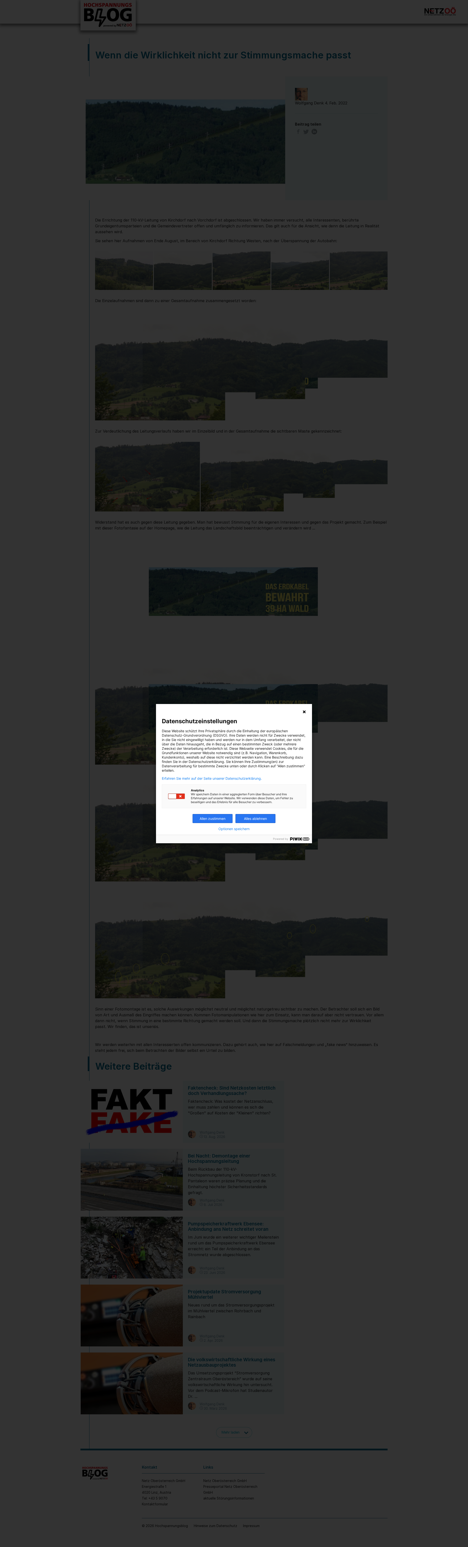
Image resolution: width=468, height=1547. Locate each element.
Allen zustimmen (212, 818)
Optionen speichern (234, 829)
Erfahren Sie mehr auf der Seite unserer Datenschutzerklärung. (212, 778)
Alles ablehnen (255, 818)
